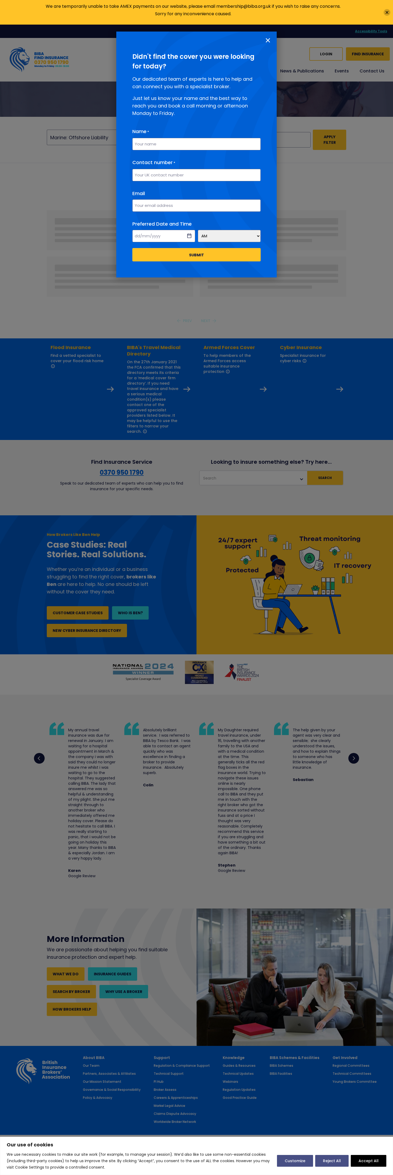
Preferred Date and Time (162, 224)
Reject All (332, 1161)
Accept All (369, 1161)
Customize (295, 1161)
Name (140, 131)
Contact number (153, 162)
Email (138, 193)
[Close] (387, 12)
